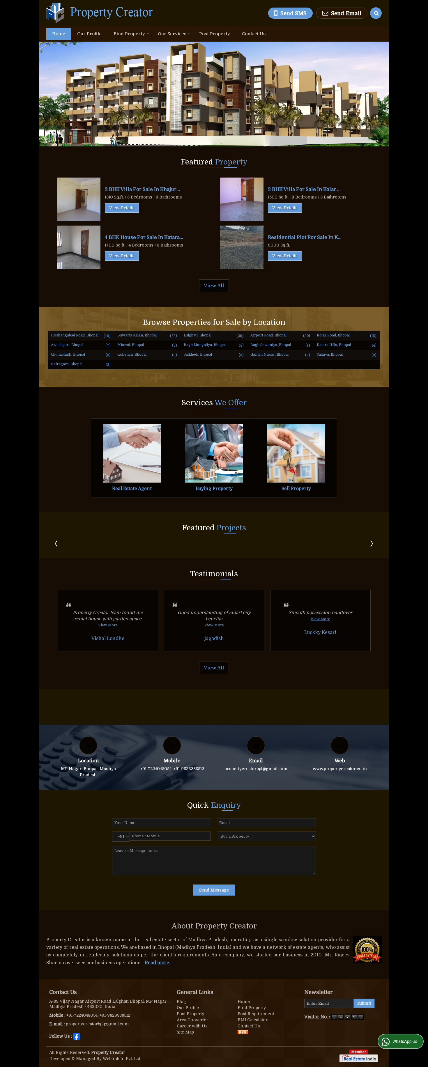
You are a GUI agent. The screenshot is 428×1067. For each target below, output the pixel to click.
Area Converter (192, 1020)
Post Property (214, 33)
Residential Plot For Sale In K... (305, 237)
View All (214, 285)
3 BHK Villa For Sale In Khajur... (142, 189)
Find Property (129, 33)
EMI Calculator (253, 1020)
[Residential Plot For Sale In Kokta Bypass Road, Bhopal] (241, 247)
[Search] (376, 13)
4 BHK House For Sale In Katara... (144, 237)
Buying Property (214, 488)
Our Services (172, 33)
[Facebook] (76, 1036)
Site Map (185, 1032)
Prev (56, 543)
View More (108, 625)
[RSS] (243, 1032)
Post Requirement (256, 1013)
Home (58, 33)
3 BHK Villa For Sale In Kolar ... (304, 189)
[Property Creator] (99, 13)
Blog (181, 1001)
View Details (122, 207)
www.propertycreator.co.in (340, 768)
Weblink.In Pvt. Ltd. (122, 1058)
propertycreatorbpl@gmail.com (255, 768)
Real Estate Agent (132, 488)
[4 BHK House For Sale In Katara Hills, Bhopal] (78, 247)
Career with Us (192, 1026)
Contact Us (254, 33)
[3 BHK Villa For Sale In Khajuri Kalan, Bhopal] (78, 199)
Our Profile (89, 33)
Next (371, 543)
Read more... (159, 962)
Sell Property (296, 488)
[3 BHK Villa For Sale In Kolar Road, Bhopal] (241, 199)
